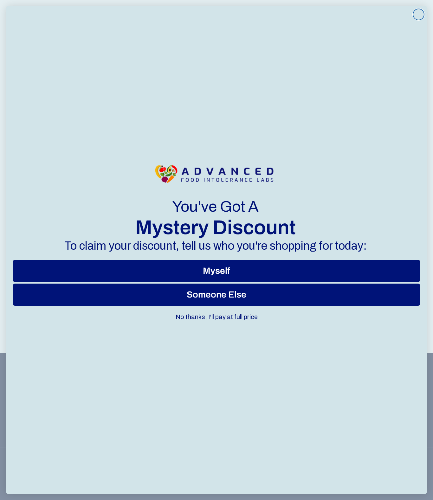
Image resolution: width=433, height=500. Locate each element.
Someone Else (216, 294)
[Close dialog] (418, 14)
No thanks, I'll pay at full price (217, 316)
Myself (216, 271)
